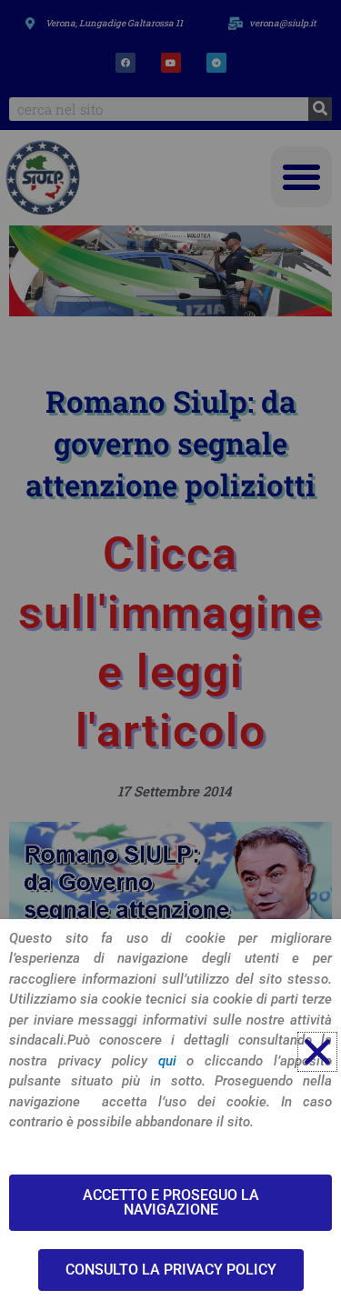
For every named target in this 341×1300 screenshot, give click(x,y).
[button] (317, 1052)
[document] (170, 650)
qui (167, 1061)
